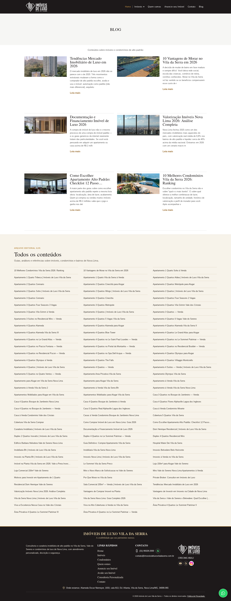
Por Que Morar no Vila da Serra (97, 477)
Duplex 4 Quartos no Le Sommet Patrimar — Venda (107, 436)
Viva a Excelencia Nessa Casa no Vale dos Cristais (37, 505)
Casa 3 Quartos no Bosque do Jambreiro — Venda (176, 395)
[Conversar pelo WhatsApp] (158, 551)
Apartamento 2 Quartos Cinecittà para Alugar (103, 284)
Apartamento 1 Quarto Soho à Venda (169, 270)
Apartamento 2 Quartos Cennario (29, 284)
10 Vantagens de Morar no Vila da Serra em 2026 (183, 60)
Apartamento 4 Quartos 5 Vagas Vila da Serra (104, 319)
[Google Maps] (186, 563)
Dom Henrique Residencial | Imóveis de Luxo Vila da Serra (179, 429)
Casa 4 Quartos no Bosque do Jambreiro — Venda (37, 408)
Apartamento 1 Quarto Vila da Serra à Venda (103, 277)
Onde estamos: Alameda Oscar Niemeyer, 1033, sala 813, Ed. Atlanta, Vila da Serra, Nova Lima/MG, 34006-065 (117, 588)
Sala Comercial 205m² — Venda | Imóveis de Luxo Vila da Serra (112, 484)
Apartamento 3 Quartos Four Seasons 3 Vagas (35, 305)
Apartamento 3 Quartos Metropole (98, 305)
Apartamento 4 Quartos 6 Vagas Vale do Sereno (175, 319)
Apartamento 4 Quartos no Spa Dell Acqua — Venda (107, 353)
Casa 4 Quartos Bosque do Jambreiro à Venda (104, 401)
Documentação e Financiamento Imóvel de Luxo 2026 (89, 120)
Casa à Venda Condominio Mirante (168, 408)
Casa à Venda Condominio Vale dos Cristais (34, 415)
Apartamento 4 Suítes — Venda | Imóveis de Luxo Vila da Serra (182, 367)
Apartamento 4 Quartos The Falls (98, 360)
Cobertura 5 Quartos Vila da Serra (168, 415)
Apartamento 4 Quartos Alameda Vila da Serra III (36, 332)
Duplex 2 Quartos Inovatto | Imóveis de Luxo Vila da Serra (40, 436)
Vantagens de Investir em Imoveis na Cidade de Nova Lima (180, 491)
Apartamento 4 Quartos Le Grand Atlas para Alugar (176, 332)
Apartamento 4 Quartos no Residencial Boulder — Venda (179, 346)
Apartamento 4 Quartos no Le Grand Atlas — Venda (37, 339)
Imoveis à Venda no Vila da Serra (168, 457)
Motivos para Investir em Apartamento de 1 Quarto (37, 477)
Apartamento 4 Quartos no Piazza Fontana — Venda (38, 346)
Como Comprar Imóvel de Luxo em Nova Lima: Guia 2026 (109, 422)
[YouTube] (180, 563)
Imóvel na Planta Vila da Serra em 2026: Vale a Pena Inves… (42, 463)
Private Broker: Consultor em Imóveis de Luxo (174, 477)
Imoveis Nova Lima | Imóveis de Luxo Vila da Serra (106, 457)
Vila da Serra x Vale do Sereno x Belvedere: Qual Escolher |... (181, 498)
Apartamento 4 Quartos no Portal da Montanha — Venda (109, 346)
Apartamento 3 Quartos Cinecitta (98, 298)
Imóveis (139, 7)
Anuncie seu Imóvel (174, 7)
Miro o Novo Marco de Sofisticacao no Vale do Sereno (108, 470)
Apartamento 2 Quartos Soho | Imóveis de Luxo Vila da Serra (42, 291)
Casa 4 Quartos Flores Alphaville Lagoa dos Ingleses (177, 401)
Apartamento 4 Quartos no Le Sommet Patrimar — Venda (179, 339)
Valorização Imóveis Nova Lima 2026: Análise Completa (183, 120)
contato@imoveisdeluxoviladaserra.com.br (154, 556)
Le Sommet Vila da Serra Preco (97, 463)
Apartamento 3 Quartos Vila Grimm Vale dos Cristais (177, 305)
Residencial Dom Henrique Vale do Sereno (33, 484)
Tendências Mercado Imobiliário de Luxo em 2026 (88, 62)
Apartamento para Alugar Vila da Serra (100, 381)
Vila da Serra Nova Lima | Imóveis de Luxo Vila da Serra (40, 498)
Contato (191, 7)
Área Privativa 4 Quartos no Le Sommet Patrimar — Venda (110, 512)
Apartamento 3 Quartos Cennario (29, 298)
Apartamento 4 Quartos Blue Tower (99, 332)
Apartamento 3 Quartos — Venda (168, 312)
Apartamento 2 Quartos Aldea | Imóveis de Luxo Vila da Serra (181, 277)
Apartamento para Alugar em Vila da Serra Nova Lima (38, 381)
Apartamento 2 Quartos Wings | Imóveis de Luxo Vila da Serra (111, 291)
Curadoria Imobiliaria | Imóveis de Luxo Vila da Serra (38, 429)
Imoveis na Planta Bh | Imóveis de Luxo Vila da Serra (38, 457)
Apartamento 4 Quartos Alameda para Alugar (103, 325)
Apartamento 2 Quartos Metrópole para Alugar (174, 284)
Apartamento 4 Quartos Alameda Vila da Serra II (175, 325)
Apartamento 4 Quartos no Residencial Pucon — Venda (39, 353)
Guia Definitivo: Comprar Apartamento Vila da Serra (106, 443)
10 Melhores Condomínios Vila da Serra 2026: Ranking (183, 179)
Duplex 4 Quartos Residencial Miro (168, 436)
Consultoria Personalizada (110, 577)
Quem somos (154, 7)
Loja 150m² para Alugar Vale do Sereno (170, 463)
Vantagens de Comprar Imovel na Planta (101, 491)
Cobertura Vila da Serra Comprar (29, 422)
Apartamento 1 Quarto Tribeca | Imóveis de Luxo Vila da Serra (42, 277)
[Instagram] (191, 563)
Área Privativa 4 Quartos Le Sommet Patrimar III (36, 512)
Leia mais (75, 92)
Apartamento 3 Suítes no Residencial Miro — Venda (38, 319)
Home (128, 7)
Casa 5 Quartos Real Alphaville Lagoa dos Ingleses (106, 408)
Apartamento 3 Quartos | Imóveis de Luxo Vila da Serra (108, 312)
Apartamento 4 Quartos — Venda (98, 367)
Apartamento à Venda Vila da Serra (169, 381)
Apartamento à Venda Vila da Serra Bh (101, 388)
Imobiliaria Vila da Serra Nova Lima (99, 450)
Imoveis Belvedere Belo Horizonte (168, 450)
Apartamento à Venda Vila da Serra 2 (31, 388)
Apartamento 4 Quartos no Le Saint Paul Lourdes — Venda (110, 339)
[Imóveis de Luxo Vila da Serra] (36, 7)
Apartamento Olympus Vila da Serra (169, 374)
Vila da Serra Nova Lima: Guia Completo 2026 (104, 498)
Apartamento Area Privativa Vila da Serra (102, 374)
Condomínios (104, 559)
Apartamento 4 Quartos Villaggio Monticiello (173, 360)
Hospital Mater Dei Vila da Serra (167, 443)
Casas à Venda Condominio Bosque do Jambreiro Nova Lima (111, 415)
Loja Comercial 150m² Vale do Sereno (31, 470)
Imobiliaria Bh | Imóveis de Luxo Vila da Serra (35, 450)
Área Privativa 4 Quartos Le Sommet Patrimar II (175, 505)
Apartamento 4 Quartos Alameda (29, 325)
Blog (201, 7)
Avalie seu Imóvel (106, 572)
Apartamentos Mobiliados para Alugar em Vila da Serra (39, 395)
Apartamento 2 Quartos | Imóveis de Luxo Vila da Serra (178, 291)
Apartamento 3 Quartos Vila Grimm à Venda (34, 312)
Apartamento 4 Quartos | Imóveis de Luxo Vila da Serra (39, 367)
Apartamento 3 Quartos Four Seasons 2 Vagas (174, 298)
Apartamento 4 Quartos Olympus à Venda (33, 360)
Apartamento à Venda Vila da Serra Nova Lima (174, 388)
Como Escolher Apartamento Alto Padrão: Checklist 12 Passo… (90, 179)
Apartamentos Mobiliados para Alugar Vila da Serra (106, 395)
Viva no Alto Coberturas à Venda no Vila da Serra (105, 505)
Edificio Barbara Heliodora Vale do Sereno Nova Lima (38, 443)
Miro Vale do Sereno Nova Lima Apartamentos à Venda (178, 470)
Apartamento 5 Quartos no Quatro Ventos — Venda (37, 374)
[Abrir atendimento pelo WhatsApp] (223, 593)
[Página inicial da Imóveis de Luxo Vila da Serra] (191, 549)
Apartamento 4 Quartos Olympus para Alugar (173, 353)
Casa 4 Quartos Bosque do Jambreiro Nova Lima (36, 401)
